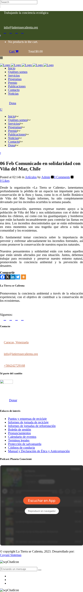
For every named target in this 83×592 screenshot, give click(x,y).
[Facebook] (2, 276)
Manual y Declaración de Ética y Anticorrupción (39, 451)
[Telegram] (17, 276)
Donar (13, 400)
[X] (7, 276)
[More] (23, 276)
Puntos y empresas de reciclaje (27, 418)
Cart (12, 51)
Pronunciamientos (19, 433)
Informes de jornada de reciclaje (28, 422)
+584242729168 (14, 365)
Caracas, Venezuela (16, 342)
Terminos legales (18, 440)
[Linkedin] (12, 276)
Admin (45, 177)
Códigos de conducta (21, 447)
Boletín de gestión (19, 429)
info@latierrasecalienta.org (21, 27)
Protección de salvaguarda (24, 444)
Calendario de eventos (22, 436)
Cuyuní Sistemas (10, 555)
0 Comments (62, 177)
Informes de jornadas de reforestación (32, 426)
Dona (12, 103)
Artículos (31, 177)
